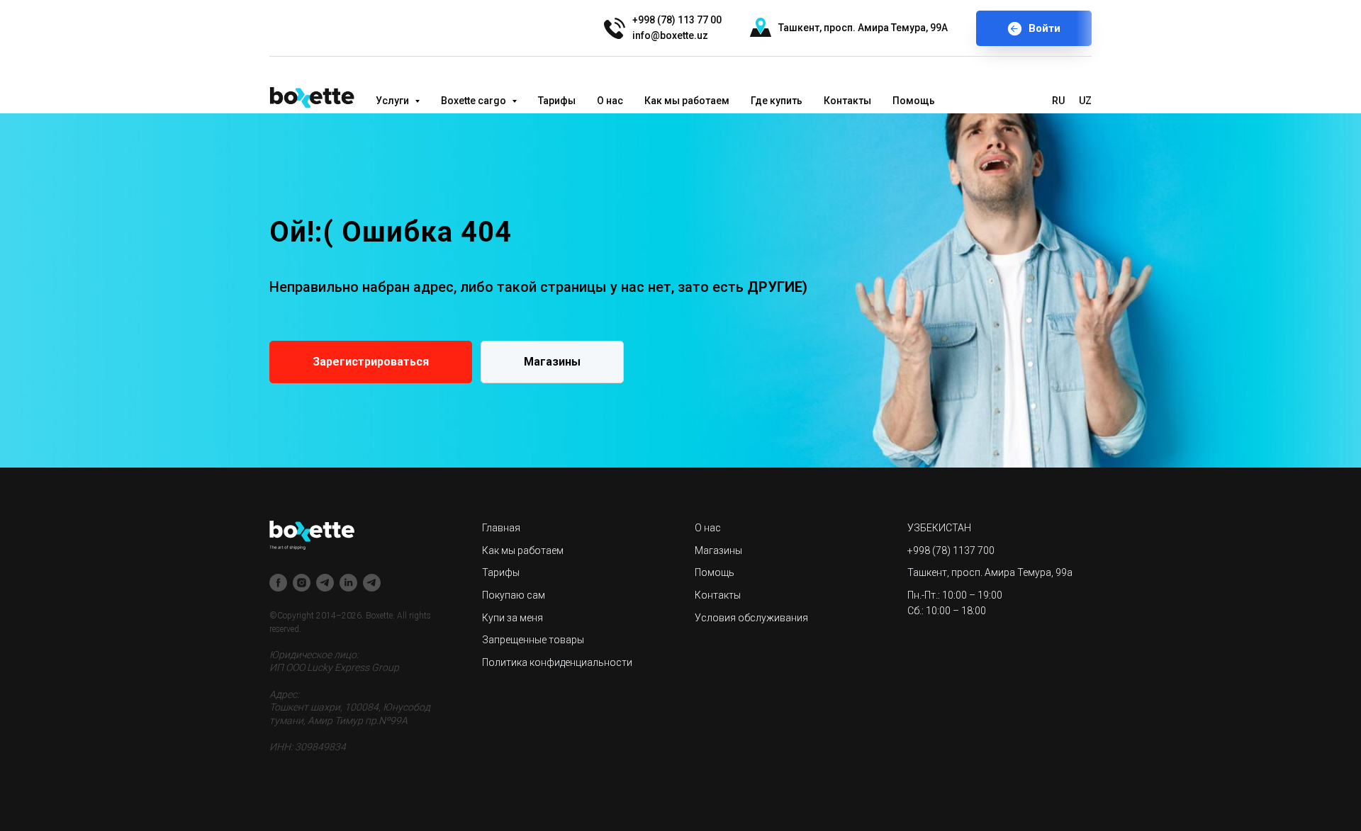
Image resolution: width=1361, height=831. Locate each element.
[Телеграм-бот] (372, 583)
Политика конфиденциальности (557, 662)
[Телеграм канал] (325, 583)
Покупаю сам (513, 595)
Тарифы (557, 100)
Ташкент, (800, 27)
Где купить (776, 100)
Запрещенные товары (533, 639)
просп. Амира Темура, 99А (886, 27)
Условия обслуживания (751, 617)
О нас (610, 100)
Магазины (718, 550)
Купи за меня (512, 617)
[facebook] (278, 583)
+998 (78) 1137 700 (951, 550)
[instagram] (301, 583)
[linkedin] (348, 583)
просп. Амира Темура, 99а (1011, 572)
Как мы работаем (686, 100)
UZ (1085, 100)
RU (1058, 100)
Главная (501, 527)
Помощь (913, 100)
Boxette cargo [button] (474, 100)
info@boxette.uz (670, 35)
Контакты (847, 100)
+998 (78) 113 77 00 (677, 20)
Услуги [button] (393, 100)
